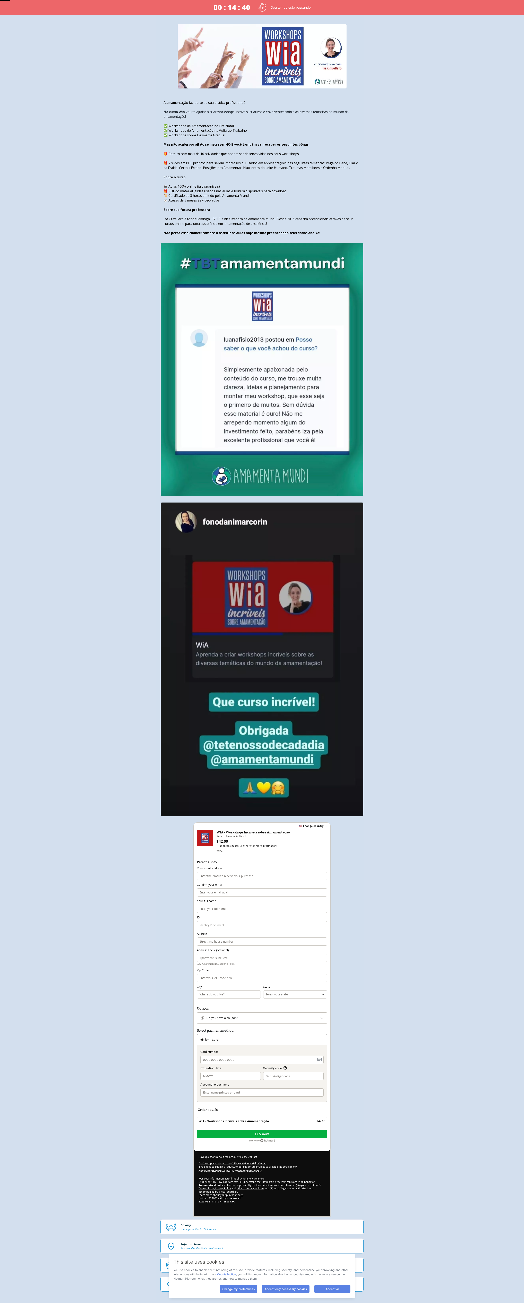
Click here (245, 846)
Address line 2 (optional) (213, 950)
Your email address (209, 868)
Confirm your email (209, 884)
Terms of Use (206, 1188)
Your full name (206, 901)
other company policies (250, 1188)
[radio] (202, 1039)
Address (202, 934)
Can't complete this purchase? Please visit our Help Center (232, 1163)
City (199, 986)
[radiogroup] (262, 1068)
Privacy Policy (223, 1188)
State (266, 986)
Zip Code (203, 970)
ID (198, 917)
